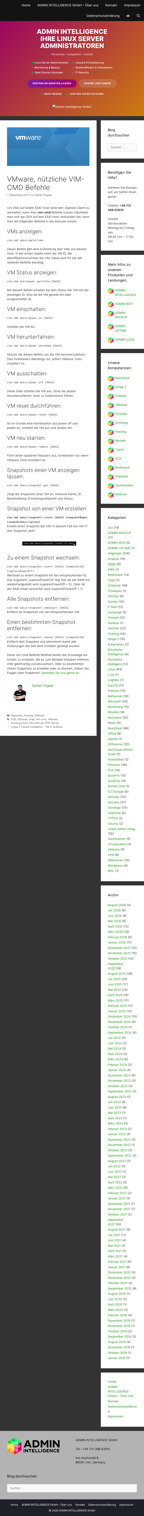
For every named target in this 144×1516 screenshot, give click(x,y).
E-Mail (112, 607)
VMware (39, 715)
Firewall (120, 396)
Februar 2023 (117, 1129)
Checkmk (121, 476)
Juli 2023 (114, 1102)
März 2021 (115, 1256)
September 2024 (120, 1032)
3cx (110, 527)
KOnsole (22, 719)
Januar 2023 (117, 1134)
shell (31, 719)
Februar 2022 (117, 1193)
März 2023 (115, 1123)
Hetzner (113, 628)
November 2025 (119, 953)
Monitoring (115, 707)
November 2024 (119, 1022)
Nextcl (119, 378)
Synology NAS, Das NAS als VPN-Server (35, 722)
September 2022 (120, 1155)
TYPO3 (113, 818)
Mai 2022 (114, 1177)
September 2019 (119, 1336)
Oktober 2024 (117, 1027)
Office (112, 733)
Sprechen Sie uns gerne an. (60, 673)
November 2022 (119, 1145)
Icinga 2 (120, 387)
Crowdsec (115, 591)
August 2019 (117, 1342)
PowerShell (116, 759)
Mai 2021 (114, 1245)
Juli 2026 (114, 910)
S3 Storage (116, 791)
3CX (118, 458)
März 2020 (115, 1310)
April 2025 (115, 995)
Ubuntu (113, 823)
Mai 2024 (114, 1048)
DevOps (113, 596)
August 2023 (117, 1097)
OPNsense (115, 744)
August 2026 (117, 905)
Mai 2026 (114, 921)
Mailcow (121, 494)
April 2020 (115, 1304)
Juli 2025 (114, 979)
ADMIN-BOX (124, 304)
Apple (112, 564)
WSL (111, 871)
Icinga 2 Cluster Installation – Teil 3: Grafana (36, 726)
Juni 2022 (115, 1171)
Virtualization (117, 844)
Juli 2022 (114, 1166)
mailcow (113, 690)
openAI (113, 739)
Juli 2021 (114, 1235)
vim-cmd (41, 719)
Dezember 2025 (119, 948)
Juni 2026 (115, 916)
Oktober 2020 (117, 1283)
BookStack (115, 575)
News (112, 723)
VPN (111, 855)
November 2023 (119, 1080)
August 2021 (117, 1229)
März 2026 (115, 931)
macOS (113, 685)
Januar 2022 (117, 1198)
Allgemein (16, 715)
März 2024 (115, 1059)
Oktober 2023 (117, 1086)
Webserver (115, 860)
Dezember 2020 (119, 1272)
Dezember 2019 (119, 1320)
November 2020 (119, 1278)
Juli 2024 (114, 1038)
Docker (113, 601)
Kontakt (111, 5)
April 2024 (115, 1054)
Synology (121, 422)
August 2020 (117, 1294)
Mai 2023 (114, 1113)
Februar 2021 (117, 1261)
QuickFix (114, 775)
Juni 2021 (114, 1240)
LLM (111, 675)
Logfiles (113, 680)
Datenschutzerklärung (103, 16)
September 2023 (120, 1091)
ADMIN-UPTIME (119, 548)
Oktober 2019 (117, 1331)
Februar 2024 (117, 1064)
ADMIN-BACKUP (119, 533)
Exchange (115, 612)
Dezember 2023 (119, 1075)
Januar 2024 (117, 1070)
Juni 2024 (115, 1043)
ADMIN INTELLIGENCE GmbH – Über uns (67, 5)
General (113, 623)
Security (113, 797)
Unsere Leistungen (97, 83)
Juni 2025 (115, 984)
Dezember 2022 (119, 1139)
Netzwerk (114, 717)
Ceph (111, 580)
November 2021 (119, 1209)
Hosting (28, 715)
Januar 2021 (116, 1267)
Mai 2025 (114, 990)
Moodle (120, 440)
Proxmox (121, 414)
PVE (111, 770)
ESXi (13, 719)
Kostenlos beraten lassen (52, 83)
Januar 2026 (117, 942)
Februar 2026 (117, 937)
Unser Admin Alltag (121, 829)
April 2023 (115, 1118)
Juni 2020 (115, 1299)
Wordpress (115, 865)
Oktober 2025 (117, 958)
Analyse (113, 559)
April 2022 (115, 1182)
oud (127, 378)
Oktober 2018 (117, 1352)
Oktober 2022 (117, 1150)
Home (26, 5)
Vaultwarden (124, 485)
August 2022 (117, 1161)
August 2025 (117, 973)
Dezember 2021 (119, 1204)
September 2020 (120, 1288)
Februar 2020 (117, 1315)
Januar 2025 (117, 1011)
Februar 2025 (117, 1006)
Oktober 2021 (117, 1214)
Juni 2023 (115, 1107)
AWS (111, 569)
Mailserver (115, 696)
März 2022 (115, 1187)
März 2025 (115, 1000)
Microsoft (114, 701)
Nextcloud (115, 728)
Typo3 (119, 449)
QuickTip (114, 781)
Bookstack (122, 467)
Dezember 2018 (119, 1347)
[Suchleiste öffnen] (138, 16)
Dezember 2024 (119, 1016)
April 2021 (115, 1251)
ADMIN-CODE (125, 339)
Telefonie (114, 813)
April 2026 (115, 926)
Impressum (132, 5)
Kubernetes (116, 644)
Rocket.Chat (116, 786)
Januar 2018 (116, 1358)
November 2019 (119, 1326)
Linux (111, 669)
